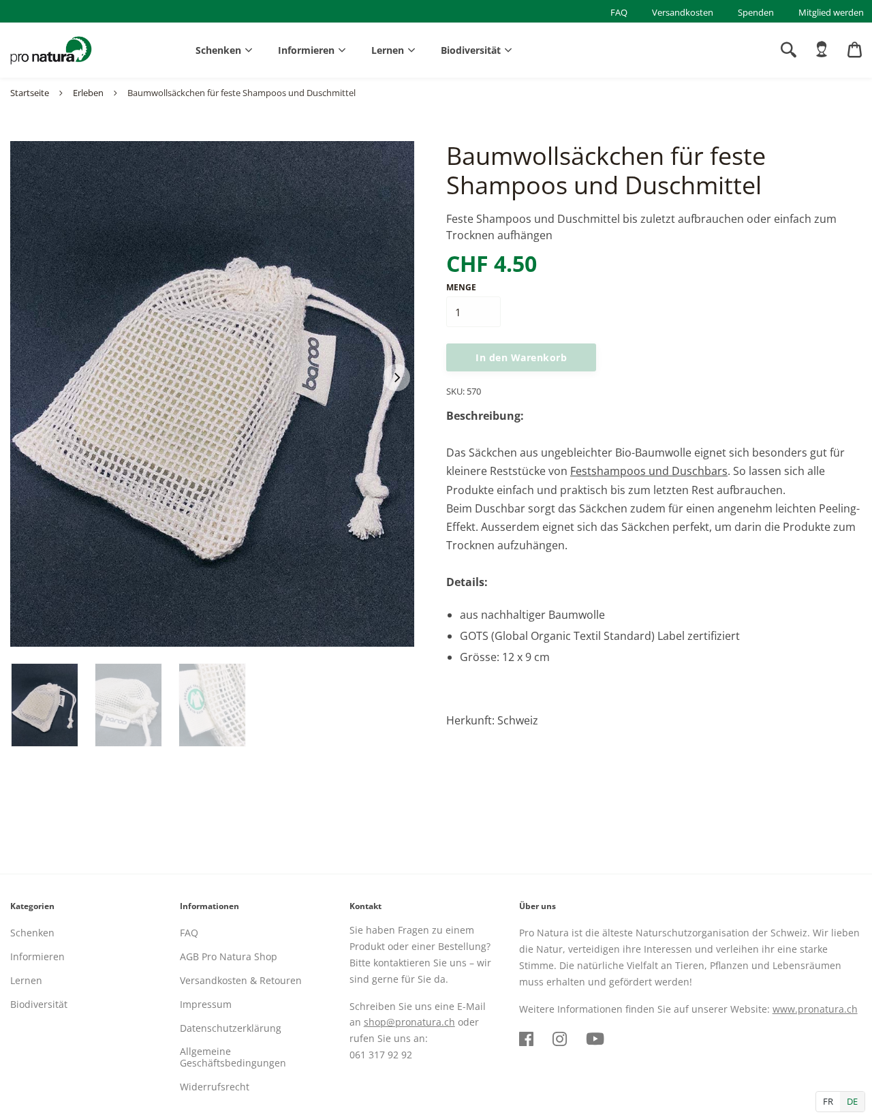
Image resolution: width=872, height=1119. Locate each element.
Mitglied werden (831, 12)
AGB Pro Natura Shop (228, 956)
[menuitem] (821, 50)
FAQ (618, 12)
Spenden (756, 12)
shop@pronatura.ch (409, 1021)
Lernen (387, 50)
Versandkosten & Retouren (241, 980)
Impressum (206, 1004)
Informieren (306, 50)
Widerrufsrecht (214, 1086)
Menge (461, 287)
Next (396, 377)
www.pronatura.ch (815, 1008)
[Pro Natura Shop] (51, 50)
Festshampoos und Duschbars (649, 470)
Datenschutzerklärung (230, 1028)
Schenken (218, 50)
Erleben (88, 93)
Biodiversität (471, 50)
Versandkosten (682, 12)
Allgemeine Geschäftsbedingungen (233, 1057)
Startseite (29, 93)
